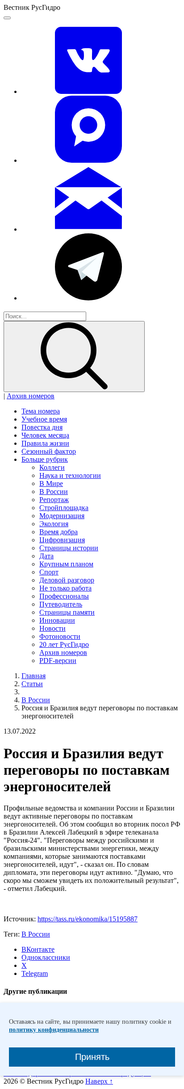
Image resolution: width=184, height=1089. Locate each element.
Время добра (58, 532)
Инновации (57, 620)
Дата (46, 556)
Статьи (32, 684)
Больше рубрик (44, 459)
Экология (53, 524)
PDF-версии (57, 660)
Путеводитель (60, 604)
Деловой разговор (66, 580)
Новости (52, 628)
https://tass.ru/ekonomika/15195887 (88, 919)
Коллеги (52, 467)
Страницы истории (68, 548)
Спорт (49, 572)
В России (53, 491)
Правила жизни (45, 443)
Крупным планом (66, 564)
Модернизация (61, 515)
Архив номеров (30, 396)
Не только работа (65, 588)
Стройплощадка (63, 507)
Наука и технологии (70, 475)
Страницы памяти (67, 612)
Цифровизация (62, 540)
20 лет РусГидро (64, 644)
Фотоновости (59, 636)
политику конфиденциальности (54, 1029)
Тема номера (40, 411)
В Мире (51, 483)
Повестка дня (42, 427)
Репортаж (54, 499)
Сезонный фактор (48, 451)
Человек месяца (45, 435)
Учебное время (44, 419)
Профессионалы (64, 596)
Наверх (99, 1081)
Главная (33, 676)
